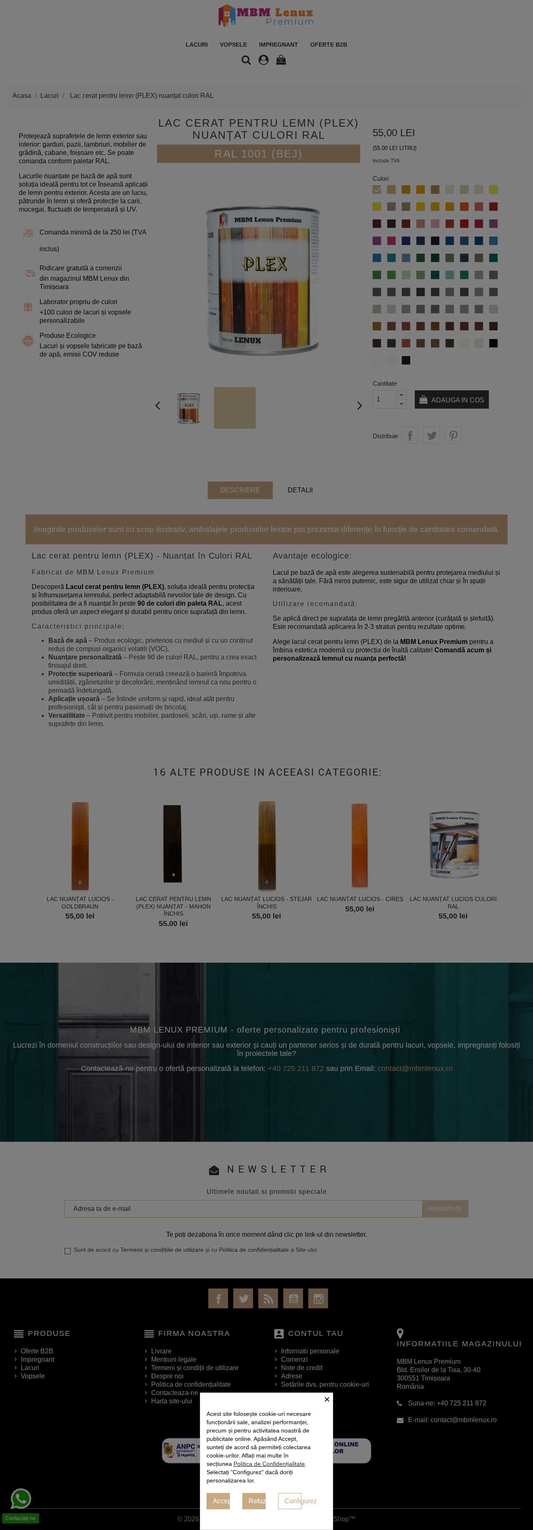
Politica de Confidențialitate (269, 1463)
